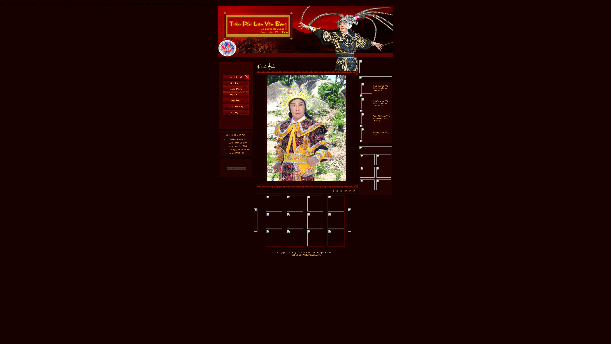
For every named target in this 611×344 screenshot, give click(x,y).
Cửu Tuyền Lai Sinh (238, 143)
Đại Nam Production (238, 139)
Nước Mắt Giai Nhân (238, 146)
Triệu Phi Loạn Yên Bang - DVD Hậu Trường (381, 118)
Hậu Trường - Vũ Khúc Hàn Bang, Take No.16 (380, 103)
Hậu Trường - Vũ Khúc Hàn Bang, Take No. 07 (380, 88)
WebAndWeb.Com (311, 255)
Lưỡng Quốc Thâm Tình (240, 149)
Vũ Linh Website (236, 153)
